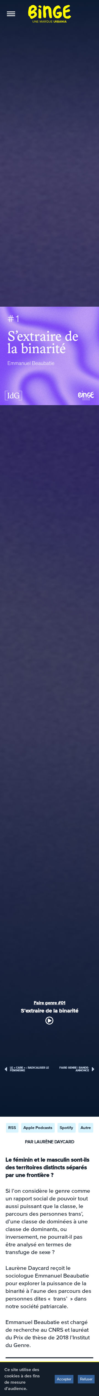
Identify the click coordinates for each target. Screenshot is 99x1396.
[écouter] (49, 1021)
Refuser (86, 1379)
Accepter (64, 1379)
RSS (12, 1127)
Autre (86, 1127)
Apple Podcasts (37, 1127)
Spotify (66, 1127)
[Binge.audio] (49, 13)
